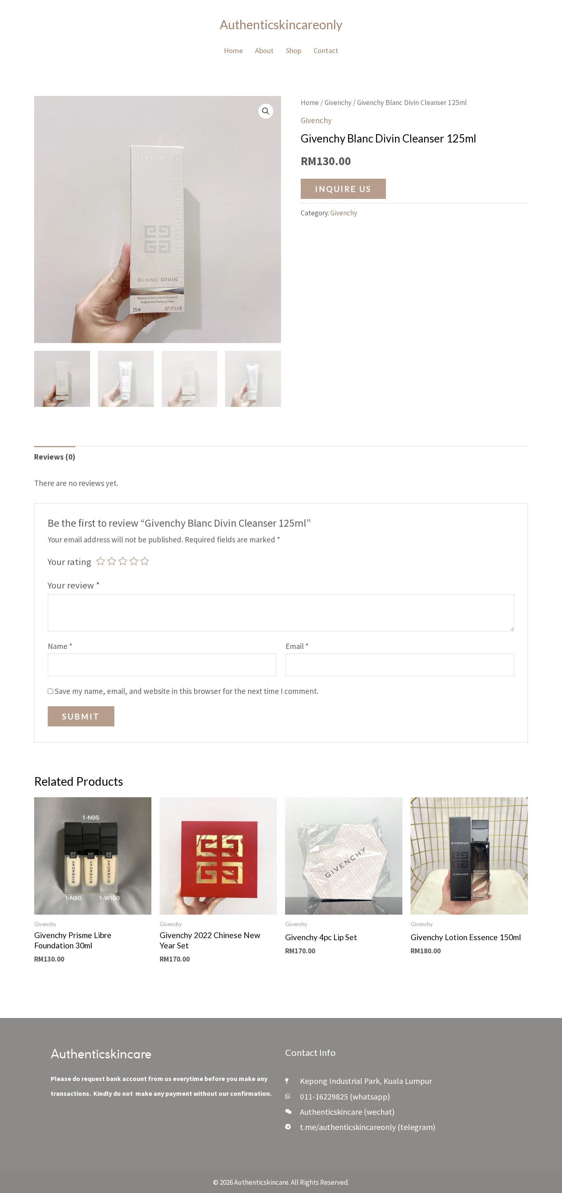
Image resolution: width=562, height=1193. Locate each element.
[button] (265, 111)
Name (60, 646)
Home (233, 50)
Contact (326, 50)
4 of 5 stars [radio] (134, 561)
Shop (293, 50)
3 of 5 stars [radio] (123, 561)
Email (297, 646)
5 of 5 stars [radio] (144, 561)
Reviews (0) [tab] (54, 457)
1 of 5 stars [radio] (100, 561)
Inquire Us (343, 189)
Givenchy (338, 102)
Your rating (69, 561)
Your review (74, 585)
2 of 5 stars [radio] (111, 561)
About (264, 50)
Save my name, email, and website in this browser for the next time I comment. (186, 691)
